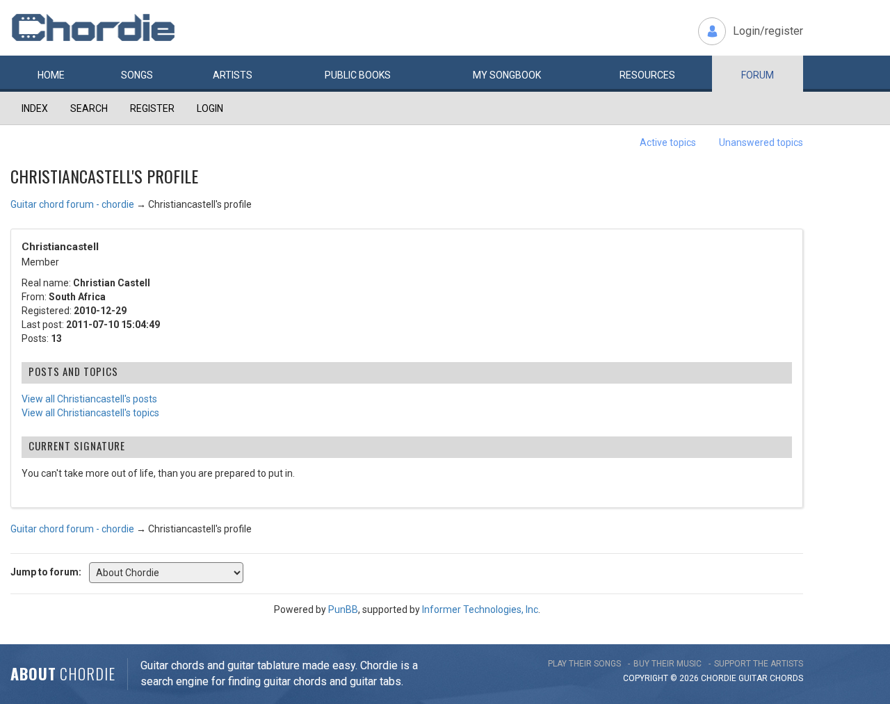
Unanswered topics (761, 142)
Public (358, 75)
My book (507, 75)
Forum (757, 75)
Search (89, 108)
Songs (137, 75)
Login (210, 108)
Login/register (768, 31)
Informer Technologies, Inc (480, 609)
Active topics (668, 142)
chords (786, 678)
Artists (232, 75)
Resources (647, 75)
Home (51, 75)
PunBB (343, 609)
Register (152, 108)
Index (35, 108)
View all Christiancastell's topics (90, 412)
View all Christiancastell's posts (89, 398)
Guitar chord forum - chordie (72, 204)
